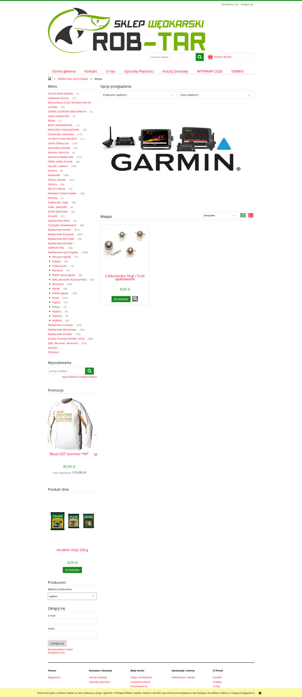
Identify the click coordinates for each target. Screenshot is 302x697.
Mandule (57, 270)
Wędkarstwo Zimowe (60, 334)
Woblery (57, 320)
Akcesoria (57, 284)
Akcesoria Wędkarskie (60, 157)
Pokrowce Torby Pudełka (62, 193)
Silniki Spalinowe (58, 211)
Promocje (53, 352)
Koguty (56, 302)
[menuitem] (64, 71)
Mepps (56, 306)
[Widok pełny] (250, 215)
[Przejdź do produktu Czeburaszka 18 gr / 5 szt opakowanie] (125, 249)
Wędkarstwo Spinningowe (63, 252)
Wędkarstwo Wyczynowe (62, 329)
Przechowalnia (138, 686)
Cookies (217, 682)
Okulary (52, 184)
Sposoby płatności (99, 682)
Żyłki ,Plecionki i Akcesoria (63, 343)
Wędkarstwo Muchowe (61, 238)
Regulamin (54, 677)
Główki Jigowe (60, 293)
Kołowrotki (54, 175)
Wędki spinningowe (63, 275)
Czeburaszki (59, 266)
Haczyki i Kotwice (58, 166)
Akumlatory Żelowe (59, 148)
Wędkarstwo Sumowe (60, 325)
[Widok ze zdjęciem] (243, 215)
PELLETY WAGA (56, 188)
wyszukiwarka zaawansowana (79, 376)
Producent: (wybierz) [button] (115, 95)
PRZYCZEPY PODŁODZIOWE (63, 129)
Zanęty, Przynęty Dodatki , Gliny (66, 338)
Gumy (55, 297)
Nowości (53, 347)
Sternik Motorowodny (60, 93)
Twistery (57, 316)
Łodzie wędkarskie (58, 116)
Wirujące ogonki (61, 256)
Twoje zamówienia (141, 677)
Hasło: (51, 628)
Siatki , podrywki (57, 207)
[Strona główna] (126, 30)
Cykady (56, 261)
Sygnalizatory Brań (59, 220)
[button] (135, 299)
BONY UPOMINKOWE (60, 125)
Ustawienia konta (140, 682)
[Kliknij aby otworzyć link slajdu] (177, 156)
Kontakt (217, 677)
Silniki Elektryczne (58, 143)
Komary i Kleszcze (58, 152)
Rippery (56, 311)
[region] (177, 156)
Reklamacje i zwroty (183, 677)
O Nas (216, 686)
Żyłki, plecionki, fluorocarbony (69, 279)
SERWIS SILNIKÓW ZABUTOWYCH (67, 111)
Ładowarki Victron (58, 98)
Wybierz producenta (60, 589)
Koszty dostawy (98, 677)
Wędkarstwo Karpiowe (61, 234)
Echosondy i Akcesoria (61, 134)
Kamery (52, 170)
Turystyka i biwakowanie (62, 225)
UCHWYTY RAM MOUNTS (62, 138)
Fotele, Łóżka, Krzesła (60, 161)
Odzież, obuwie (57, 179)
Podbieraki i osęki (58, 202)
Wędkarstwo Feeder (59, 229)
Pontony (52, 198)
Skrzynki (52, 216)
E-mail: (52, 615)
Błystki (56, 288)
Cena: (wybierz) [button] (189, 95)
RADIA (51, 120)
